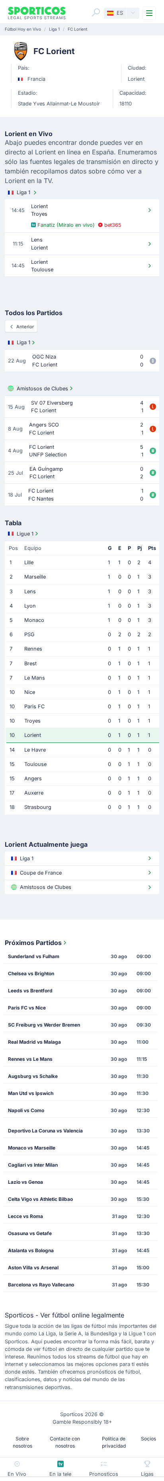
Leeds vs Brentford (30, 991)
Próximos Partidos (33, 943)
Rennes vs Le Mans (30, 1059)
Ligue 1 (25, 534)
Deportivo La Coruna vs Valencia (45, 1131)
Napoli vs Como (26, 1110)
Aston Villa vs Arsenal (33, 1268)
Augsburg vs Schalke (33, 1076)
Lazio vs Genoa (25, 1182)
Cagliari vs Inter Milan (33, 1165)
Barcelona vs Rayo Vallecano (41, 1285)
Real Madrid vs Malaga (34, 1042)
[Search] (96, 12)
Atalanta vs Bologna (31, 1250)
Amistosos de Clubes (42, 389)
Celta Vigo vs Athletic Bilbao (40, 1199)
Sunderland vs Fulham (33, 956)
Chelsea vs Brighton (31, 973)
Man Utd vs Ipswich (30, 1093)
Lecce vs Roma (25, 1216)
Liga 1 (23, 192)
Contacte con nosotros (65, 1442)
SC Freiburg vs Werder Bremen (44, 1025)
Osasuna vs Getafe (30, 1233)
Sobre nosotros (22, 1442)
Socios (148, 1439)
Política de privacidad (114, 1442)
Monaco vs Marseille (31, 1148)
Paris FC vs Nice (27, 1008)
